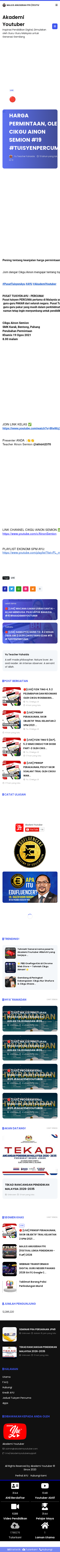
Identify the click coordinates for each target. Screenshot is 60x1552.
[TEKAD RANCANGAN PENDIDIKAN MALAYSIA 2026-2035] (9, 1358)
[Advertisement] (30, 72)
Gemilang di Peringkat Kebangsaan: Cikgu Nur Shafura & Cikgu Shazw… (36, 980)
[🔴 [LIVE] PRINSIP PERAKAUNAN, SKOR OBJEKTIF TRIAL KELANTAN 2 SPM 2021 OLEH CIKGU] (11, 728)
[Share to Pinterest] (25, 589)
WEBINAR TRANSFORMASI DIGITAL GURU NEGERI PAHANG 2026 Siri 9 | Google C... (37, 1268)
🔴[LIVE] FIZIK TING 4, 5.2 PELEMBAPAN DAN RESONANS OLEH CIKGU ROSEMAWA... (40, 694)
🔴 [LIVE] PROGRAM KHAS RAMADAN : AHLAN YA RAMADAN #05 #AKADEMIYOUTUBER (29, 1075)
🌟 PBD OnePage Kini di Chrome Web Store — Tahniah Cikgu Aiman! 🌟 (35, 966)
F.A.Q (5, 1382)
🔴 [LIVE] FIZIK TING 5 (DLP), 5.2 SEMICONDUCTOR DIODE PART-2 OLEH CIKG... (39, 744)
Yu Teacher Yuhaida (17, 654)
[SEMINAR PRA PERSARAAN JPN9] (4, 6)
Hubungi (7, 1387)
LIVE (11, 90)
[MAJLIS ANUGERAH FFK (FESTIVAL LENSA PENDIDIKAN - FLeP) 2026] (9, 1257)
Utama (6, 1377)
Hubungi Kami (38, 1475)
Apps (5, 1403)
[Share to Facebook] (4, 589)
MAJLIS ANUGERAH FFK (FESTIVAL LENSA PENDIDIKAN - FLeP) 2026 (37, 1250)
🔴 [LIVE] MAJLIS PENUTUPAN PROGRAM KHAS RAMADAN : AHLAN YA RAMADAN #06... (26, 1017)
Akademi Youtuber (41, 1466)
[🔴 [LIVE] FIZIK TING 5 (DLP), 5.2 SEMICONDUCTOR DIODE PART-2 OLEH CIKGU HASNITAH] (11, 755)
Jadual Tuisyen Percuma (16, 1398)
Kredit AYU (8, 1392)
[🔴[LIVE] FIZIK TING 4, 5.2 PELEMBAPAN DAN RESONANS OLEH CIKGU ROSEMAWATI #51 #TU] (11, 705)
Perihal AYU (21, 1475)
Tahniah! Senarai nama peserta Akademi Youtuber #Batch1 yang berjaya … (36, 952)
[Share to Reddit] (33, 589)
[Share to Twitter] (11, 589)
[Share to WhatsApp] (18, 589)
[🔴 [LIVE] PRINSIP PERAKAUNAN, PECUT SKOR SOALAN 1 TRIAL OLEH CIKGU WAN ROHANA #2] (11, 778)
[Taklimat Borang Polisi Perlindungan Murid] (9, 1293)
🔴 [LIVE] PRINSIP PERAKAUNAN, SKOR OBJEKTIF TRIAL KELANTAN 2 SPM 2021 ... (37, 1234)
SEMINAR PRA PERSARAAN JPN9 (23, 5)
